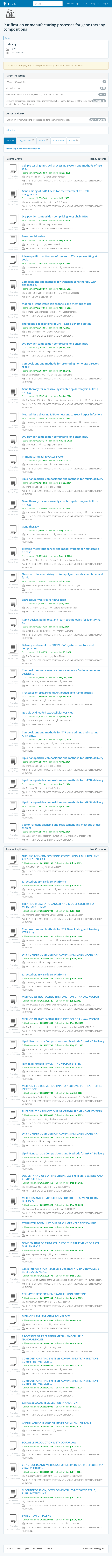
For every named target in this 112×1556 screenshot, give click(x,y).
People (42, 140)
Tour (85, 3)
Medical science (55, 88)
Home (10, 1549)
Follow (7, 38)
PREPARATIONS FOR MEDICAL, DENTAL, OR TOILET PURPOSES (55, 94)
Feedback (37, 1549)
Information (58, 140)
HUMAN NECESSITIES (55, 81)
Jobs (27, 1549)
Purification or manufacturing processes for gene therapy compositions (55, 119)
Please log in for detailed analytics (23, 148)
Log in (105, 3)
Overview (10, 140)
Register (95, 3)
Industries (10, 130)
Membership (72, 3)
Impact (72, 140)
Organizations (25, 140)
